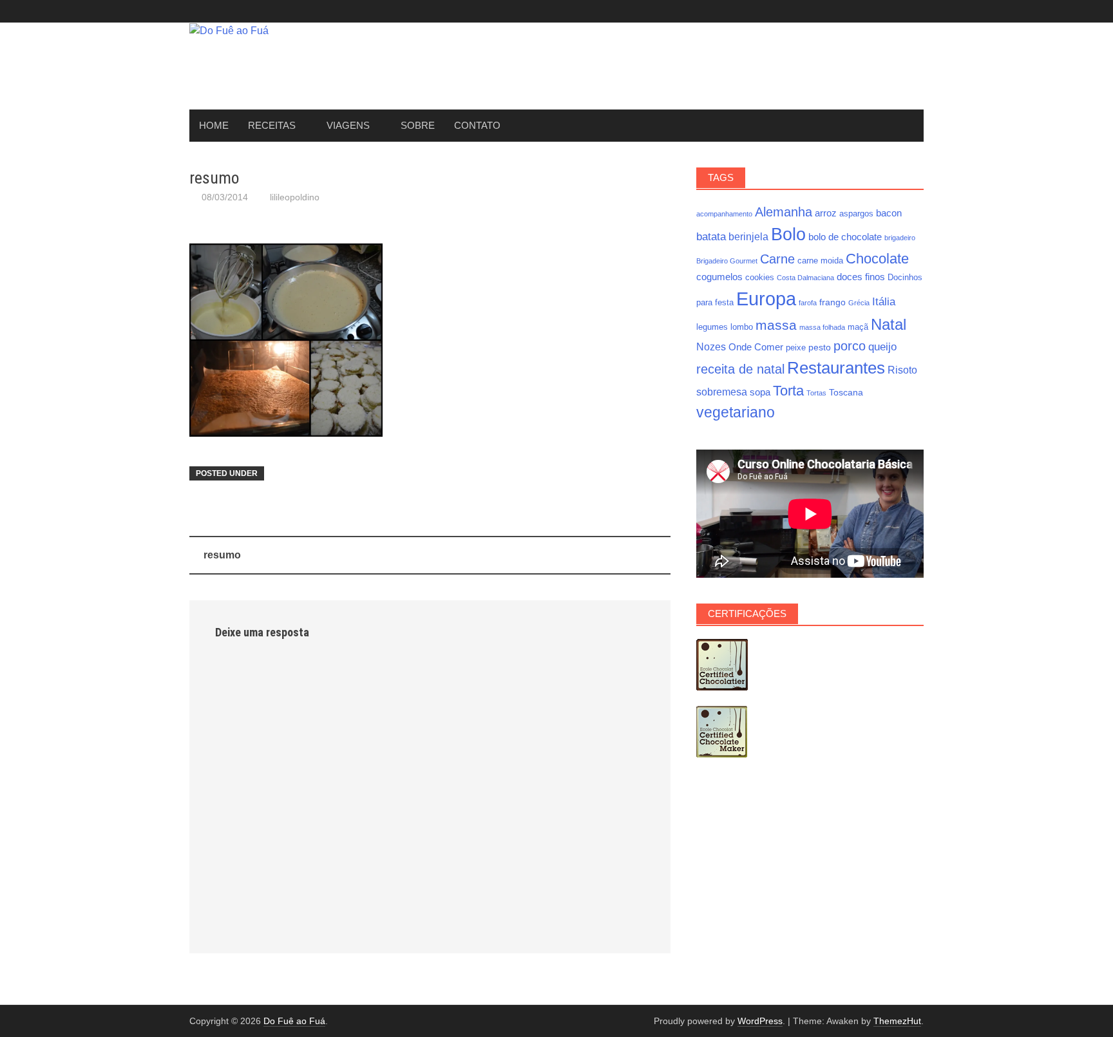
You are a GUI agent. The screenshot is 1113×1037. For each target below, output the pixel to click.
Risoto (902, 370)
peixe (796, 347)
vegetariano (735, 412)
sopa (760, 391)
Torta (788, 391)
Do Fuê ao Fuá (294, 1021)
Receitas (272, 125)
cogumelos (719, 276)
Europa (766, 298)
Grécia (859, 303)
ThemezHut (897, 1021)
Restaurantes (836, 368)
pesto (819, 347)
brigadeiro (899, 238)
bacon (889, 212)
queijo (882, 346)
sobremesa (721, 391)
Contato (477, 125)
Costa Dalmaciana (805, 277)
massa (776, 325)
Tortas (816, 393)
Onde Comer (755, 346)
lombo (741, 327)
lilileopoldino (294, 197)
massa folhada (822, 327)
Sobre (418, 125)
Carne (777, 259)
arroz (826, 212)
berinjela (748, 236)
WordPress (760, 1021)
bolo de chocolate (845, 236)
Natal (888, 324)
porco (849, 346)
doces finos (861, 276)
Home (214, 125)
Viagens (348, 125)
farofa (808, 303)
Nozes (711, 346)
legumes (712, 327)
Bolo (788, 234)
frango (832, 302)
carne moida (820, 260)
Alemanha (783, 212)
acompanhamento (724, 214)
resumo (222, 554)
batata (711, 236)
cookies (759, 277)
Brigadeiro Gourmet (726, 261)
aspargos (856, 213)
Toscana (846, 392)
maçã (858, 327)
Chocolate (877, 259)
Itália (883, 301)
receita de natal (740, 369)
